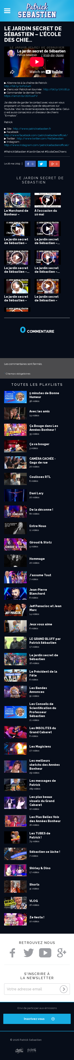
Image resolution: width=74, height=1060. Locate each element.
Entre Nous (37, 526)
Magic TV (19, 1051)
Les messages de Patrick (42, 782)
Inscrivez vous (34, 1018)
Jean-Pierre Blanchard (38, 591)
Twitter (29, 952)
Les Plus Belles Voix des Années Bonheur (45, 819)
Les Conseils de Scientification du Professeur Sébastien (42, 710)
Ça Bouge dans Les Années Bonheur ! (43, 428)
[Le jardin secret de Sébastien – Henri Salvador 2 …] (17, 286)
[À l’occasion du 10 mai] (48, 200)
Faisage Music (31, 1051)
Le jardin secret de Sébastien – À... (16, 243)
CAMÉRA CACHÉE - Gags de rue (42, 460)
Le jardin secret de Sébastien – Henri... (16, 300)
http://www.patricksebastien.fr (32, 128)
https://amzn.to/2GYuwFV (21, 95)
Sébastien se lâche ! (44, 851)
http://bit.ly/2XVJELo (56, 89)
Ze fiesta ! (36, 917)
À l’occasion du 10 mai (46, 212)
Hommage (37, 558)
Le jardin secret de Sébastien (43, 657)
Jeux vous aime (40, 624)
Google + (61, 952)
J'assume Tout (40, 575)
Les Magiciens (40, 746)
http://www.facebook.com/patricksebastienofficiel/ (36, 135)
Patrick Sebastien (37, 10)
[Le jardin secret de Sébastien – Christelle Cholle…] (48, 257)
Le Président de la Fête (43, 673)
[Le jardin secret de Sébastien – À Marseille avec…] (17, 228)
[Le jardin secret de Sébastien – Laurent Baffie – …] (17, 257)
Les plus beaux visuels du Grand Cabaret (41, 801)
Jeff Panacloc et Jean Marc (45, 608)
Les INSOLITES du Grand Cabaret (42, 730)
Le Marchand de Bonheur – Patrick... (16, 214)
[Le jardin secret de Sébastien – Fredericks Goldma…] (48, 228)
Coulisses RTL (40, 477)
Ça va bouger (39, 444)
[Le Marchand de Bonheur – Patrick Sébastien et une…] (17, 200)
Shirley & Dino (40, 868)
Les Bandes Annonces (38, 690)
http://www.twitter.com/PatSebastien (40, 138)
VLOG (33, 901)
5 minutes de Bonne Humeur (44, 395)
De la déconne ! (41, 509)
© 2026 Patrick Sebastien (26, 1040)
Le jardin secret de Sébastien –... (47, 241)
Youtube (45, 952)
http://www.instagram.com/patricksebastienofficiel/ (36, 145)
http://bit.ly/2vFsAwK (17, 86)
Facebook (12, 952)
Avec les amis (39, 411)
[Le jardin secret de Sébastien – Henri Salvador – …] (48, 286)
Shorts (34, 884)
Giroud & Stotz (40, 542)
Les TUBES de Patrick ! (39, 835)
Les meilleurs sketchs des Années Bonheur (44, 764)
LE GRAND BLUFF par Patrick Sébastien (45, 641)
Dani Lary (36, 493)
